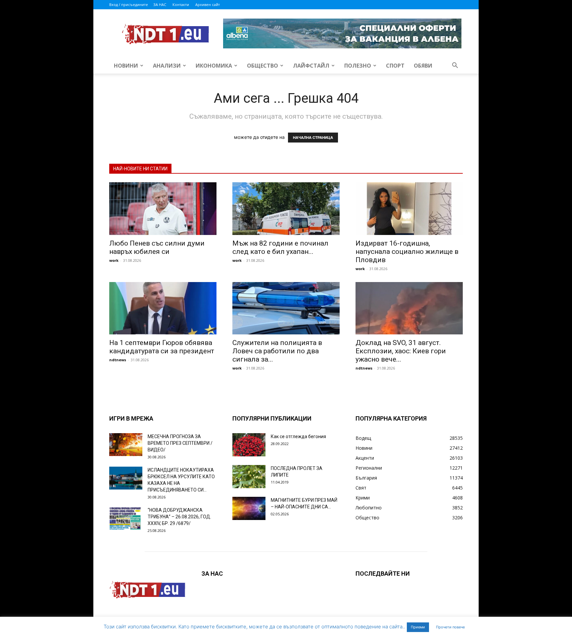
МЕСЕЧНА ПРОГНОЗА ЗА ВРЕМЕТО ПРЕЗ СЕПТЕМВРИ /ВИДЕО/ (180, 443)
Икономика (214, 65)
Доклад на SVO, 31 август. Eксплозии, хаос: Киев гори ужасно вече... (401, 351)
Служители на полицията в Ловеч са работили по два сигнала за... (277, 351)
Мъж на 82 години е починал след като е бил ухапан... (280, 247)
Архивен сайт (207, 4)
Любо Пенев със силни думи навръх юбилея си (157, 247)
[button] (455, 66)
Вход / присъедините (128, 4)
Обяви (423, 65)
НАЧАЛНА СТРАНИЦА (313, 137)
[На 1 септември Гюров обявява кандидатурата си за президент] (162, 308)
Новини (126, 65)
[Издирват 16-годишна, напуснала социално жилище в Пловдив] (409, 208)
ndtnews (117, 359)
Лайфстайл (311, 65)
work (114, 260)
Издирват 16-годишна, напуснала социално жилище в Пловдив (407, 251)
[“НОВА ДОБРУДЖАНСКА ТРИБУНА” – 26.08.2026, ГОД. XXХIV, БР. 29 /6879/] (125, 518)
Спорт (395, 65)
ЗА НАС (159, 4)
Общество (262, 65)
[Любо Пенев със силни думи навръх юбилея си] (162, 208)
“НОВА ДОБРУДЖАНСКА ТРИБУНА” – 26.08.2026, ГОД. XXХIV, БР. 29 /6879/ (179, 516)
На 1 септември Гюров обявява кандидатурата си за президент (161, 347)
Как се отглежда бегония (298, 436)
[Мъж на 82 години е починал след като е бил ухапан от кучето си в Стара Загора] (286, 208)
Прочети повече (450, 627)
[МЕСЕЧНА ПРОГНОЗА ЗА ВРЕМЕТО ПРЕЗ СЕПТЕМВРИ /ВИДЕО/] (125, 444)
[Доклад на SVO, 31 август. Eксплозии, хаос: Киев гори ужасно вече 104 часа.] (409, 308)
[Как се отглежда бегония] (248, 444)
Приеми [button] (418, 627)
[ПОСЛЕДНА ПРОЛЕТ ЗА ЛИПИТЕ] (248, 476)
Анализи (167, 65)
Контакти (180, 4)
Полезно (357, 65)
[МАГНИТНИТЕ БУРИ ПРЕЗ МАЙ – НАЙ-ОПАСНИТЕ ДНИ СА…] (248, 508)
